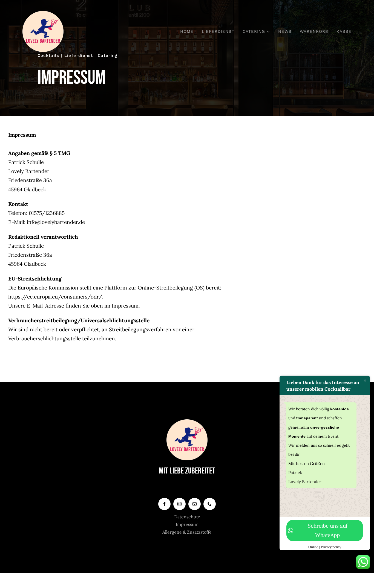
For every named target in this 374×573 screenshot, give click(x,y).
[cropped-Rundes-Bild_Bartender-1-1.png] (43, 13)
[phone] (209, 504)
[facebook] (164, 504)
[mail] (194, 504)
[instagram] (179, 504)
